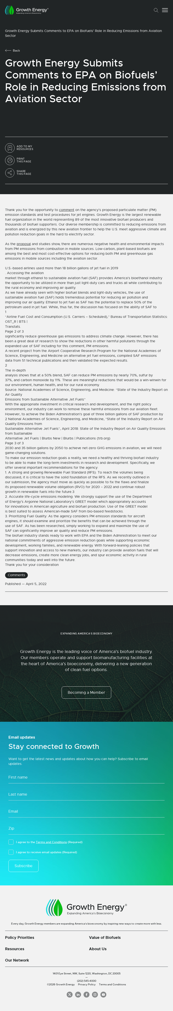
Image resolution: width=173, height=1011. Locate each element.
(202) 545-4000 (86, 981)
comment (66, 210)
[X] (70, 995)
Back (16, 50)
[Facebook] (86, 995)
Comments (16, 575)
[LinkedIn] (78, 995)
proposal (24, 244)
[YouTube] (103, 995)
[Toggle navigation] (165, 10)
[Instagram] (95, 995)
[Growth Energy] (27, 10)
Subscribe (23, 866)
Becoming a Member (86, 692)
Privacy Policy (87, 984)
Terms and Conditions (51, 842)
